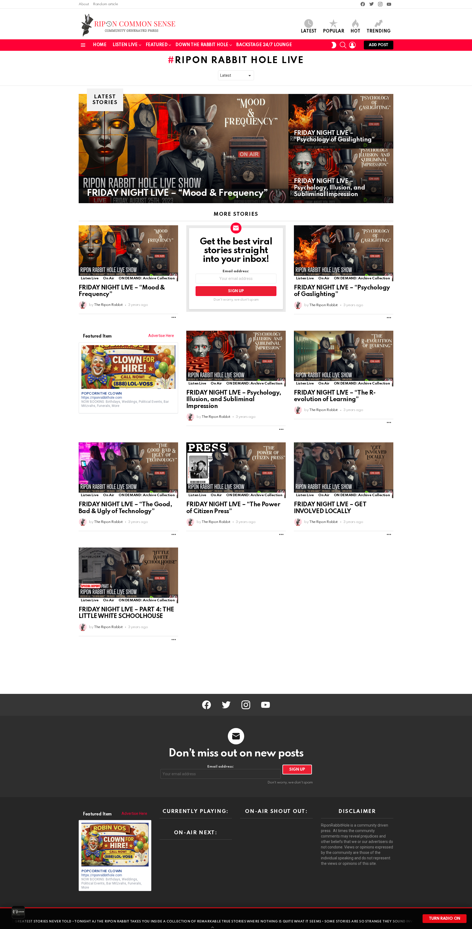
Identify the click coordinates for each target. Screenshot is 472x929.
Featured (157, 45)
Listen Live (125, 45)
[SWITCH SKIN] (334, 45)
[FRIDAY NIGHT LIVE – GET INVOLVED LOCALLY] (343, 470)
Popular (333, 31)
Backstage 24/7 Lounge (264, 45)
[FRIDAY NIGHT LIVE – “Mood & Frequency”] (183, 148)
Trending (379, 31)
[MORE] (173, 317)
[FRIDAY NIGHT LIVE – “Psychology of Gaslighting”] (340, 121)
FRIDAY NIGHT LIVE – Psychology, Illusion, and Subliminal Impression (233, 399)
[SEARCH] (343, 45)
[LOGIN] (352, 45)
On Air (108, 278)
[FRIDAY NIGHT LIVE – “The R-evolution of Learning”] (343, 358)
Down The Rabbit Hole (201, 45)
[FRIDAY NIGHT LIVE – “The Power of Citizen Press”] (236, 470)
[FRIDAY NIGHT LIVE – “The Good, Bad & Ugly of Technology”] (128, 470)
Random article (105, 4)
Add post (378, 45)
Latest (309, 31)
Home (99, 45)
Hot (355, 31)
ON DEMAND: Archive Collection (147, 278)
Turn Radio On (444, 919)
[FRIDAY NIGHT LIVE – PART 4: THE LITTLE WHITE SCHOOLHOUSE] (128, 575)
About (84, 4)
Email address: (236, 271)
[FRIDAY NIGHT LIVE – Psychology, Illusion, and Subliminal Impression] (340, 176)
